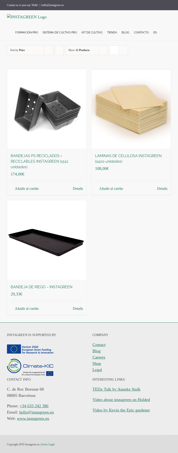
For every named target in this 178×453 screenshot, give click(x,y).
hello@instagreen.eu (52, 5)
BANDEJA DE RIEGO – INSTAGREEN (41, 287)
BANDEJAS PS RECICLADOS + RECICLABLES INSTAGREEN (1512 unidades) (39, 161)
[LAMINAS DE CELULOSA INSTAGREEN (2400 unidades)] (131, 109)
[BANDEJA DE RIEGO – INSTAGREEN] (46, 240)
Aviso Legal (47, 444)
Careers (98, 357)
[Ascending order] (59, 50)
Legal (97, 369)
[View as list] (123, 50)
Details (78, 189)
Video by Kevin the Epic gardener (121, 410)
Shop (96, 363)
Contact (98, 344)
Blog (96, 351)
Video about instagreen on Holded (121, 399)
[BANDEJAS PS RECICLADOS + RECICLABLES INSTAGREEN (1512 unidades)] (46, 109)
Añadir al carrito (27, 189)
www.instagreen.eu (33, 418)
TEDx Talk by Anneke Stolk (116, 389)
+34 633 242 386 (34, 406)
